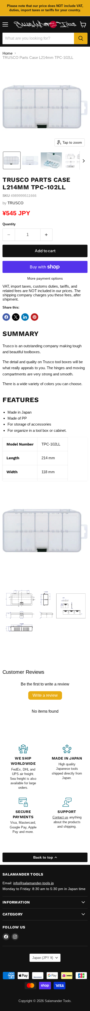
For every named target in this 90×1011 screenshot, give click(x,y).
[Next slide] (84, 160)
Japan (42, 958)
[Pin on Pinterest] (34, 317)
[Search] (81, 38)
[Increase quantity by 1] (46, 234)
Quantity (9, 224)
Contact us (60, 817)
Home (7, 53)
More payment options (45, 278)
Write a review (45, 695)
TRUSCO (16, 203)
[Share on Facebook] (6, 317)
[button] (11, 160)
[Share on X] (16, 317)
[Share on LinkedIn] (25, 317)
